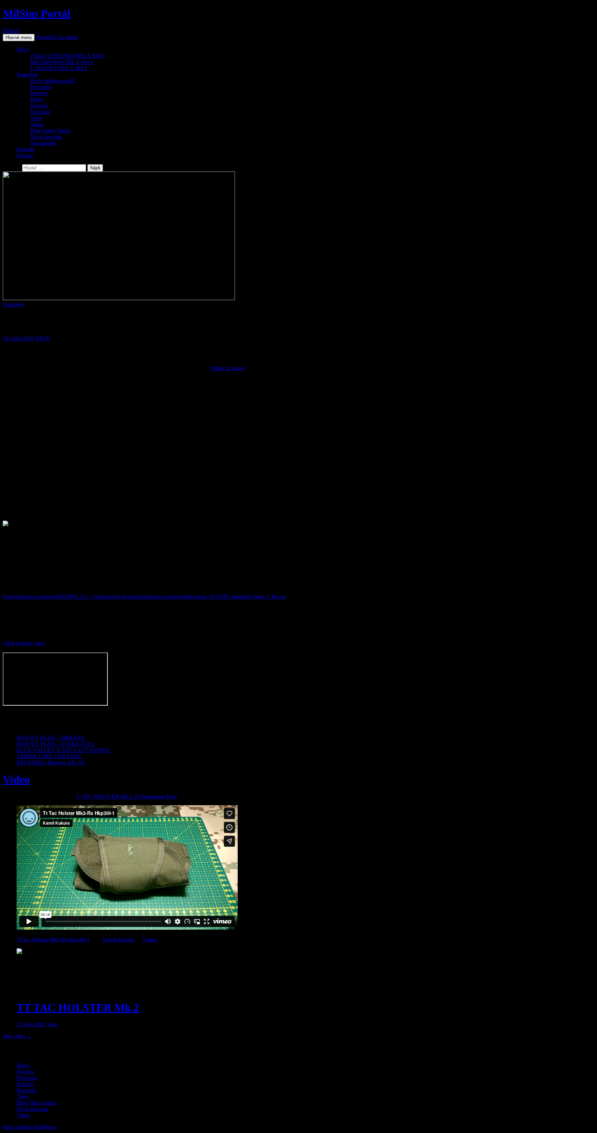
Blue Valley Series (50, 130)
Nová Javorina (46, 137)
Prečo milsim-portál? (52, 81)
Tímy (36, 118)
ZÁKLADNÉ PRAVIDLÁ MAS (67, 56)
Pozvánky (41, 87)
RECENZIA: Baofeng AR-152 (51, 762)
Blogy (37, 99)
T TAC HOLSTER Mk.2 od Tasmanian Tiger (126, 796)
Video (37, 124)
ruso (52, 1024)
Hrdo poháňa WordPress (29, 1127)
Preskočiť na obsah (57, 37)
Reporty (39, 93)
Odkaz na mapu (227, 368)
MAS (23, 50)
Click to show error (24, 643)
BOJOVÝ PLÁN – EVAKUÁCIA (55, 744)
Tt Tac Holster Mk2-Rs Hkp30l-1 (53, 939)
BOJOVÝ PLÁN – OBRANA (51, 738)
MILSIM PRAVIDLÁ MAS (61, 62)
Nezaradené (43, 143)
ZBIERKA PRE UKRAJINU (49, 756)
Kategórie (27, 74)
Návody (39, 106)
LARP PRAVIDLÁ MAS (58, 68)
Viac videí (17, 1036)
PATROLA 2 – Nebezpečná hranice (70, 597)
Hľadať (11, 31)
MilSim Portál (36, 13)
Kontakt (25, 149)
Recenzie (40, 112)
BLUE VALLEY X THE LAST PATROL (64, 750)
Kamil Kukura (118, 939)
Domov (25, 155)
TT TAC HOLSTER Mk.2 (78, 1007)
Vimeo (150, 939)
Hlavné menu (19, 37)
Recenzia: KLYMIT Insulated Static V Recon (212, 597)
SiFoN (42, 338)
